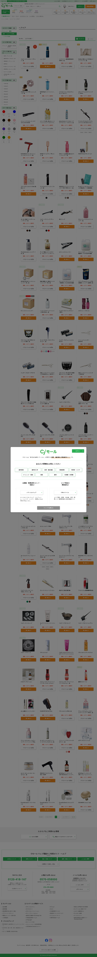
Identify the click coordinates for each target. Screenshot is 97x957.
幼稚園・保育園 (69, 475)
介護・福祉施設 (48, 470)
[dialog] (48, 479)
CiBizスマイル (65, 492)
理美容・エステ (75, 470)
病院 (41, 475)
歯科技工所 (35, 470)
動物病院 (62, 470)
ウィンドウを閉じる (48, 507)
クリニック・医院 (28, 475)
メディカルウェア (31, 492)
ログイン (78, 451)
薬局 (55, 475)
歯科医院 (21, 470)
